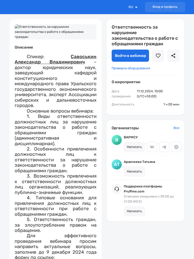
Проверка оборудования (131, 68)
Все (176, 128)
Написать (134, 147)
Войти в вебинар (130, 55)
